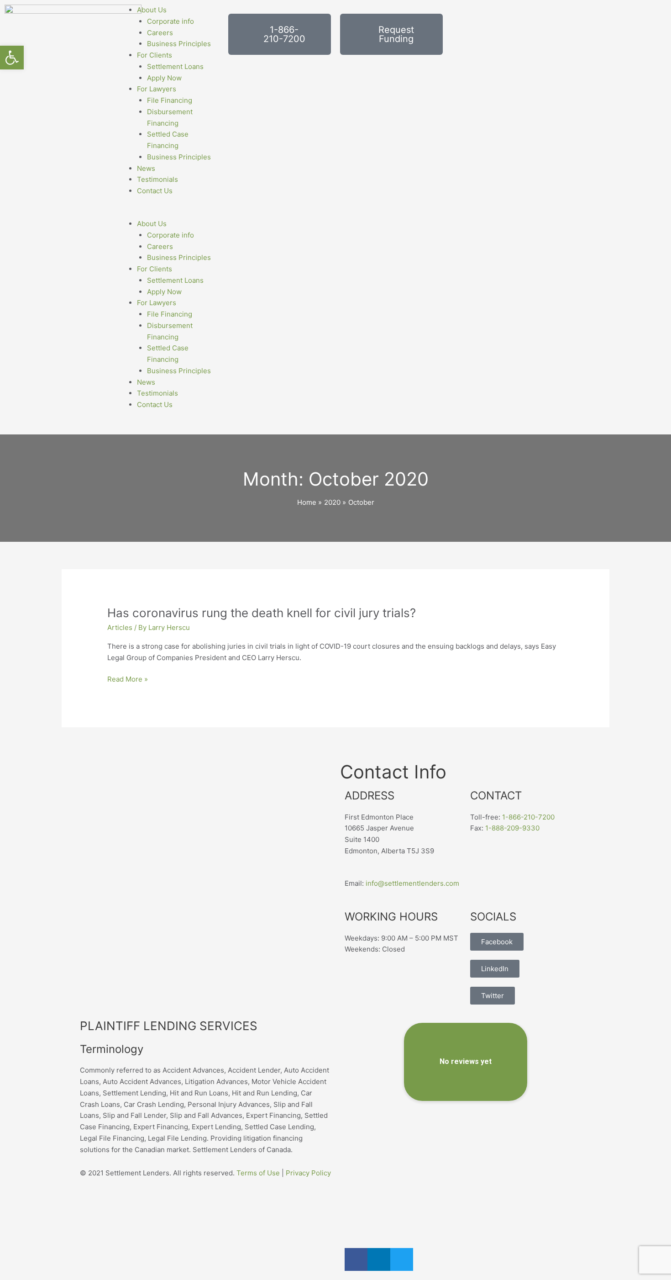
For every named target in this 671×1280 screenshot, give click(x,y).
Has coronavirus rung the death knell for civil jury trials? (261, 613)
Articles (119, 627)
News (146, 168)
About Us (152, 9)
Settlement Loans (175, 66)
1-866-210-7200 (528, 817)
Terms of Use (258, 1173)
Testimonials (157, 179)
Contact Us (155, 190)
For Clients (154, 55)
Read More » (127, 679)
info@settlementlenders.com (412, 883)
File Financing (169, 100)
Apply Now (164, 78)
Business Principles (179, 43)
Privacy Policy (308, 1173)
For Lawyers (156, 89)
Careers (160, 32)
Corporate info (170, 21)
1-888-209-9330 (512, 828)
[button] (167, 212)
